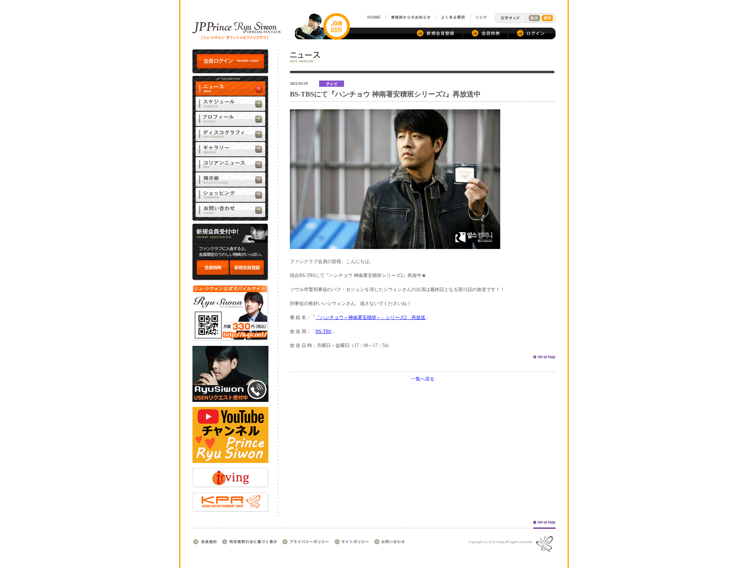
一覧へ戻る (422, 379)
